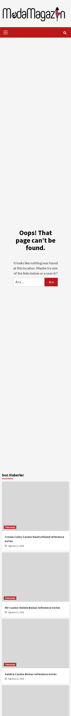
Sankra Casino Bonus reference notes (31, 674)
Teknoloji (10, 527)
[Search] (64, 32)
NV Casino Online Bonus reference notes (32, 607)
